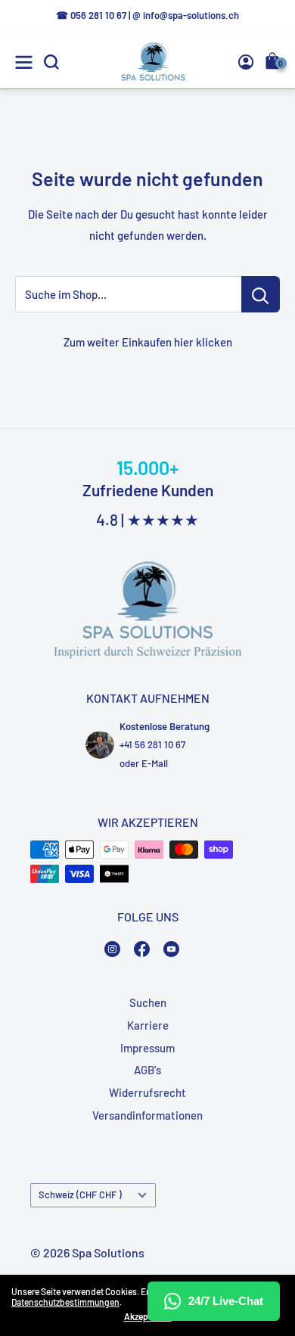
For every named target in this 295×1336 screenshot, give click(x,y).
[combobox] (256, 171)
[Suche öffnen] (51, 62)
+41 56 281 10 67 (152, 744)
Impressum (147, 1048)
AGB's (147, 1070)
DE (253, 173)
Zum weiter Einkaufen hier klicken (148, 342)
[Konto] (245, 62)
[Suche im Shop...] (260, 294)
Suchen (147, 1002)
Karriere (148, 1025)
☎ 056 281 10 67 (91, 15)
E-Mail (154, 763)
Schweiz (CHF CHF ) (80, 1194)
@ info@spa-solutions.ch (185, 15)
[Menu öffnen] (24, 62)
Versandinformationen (147, 1115)
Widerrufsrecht (147, 1092)
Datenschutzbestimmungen (65, 1302)
